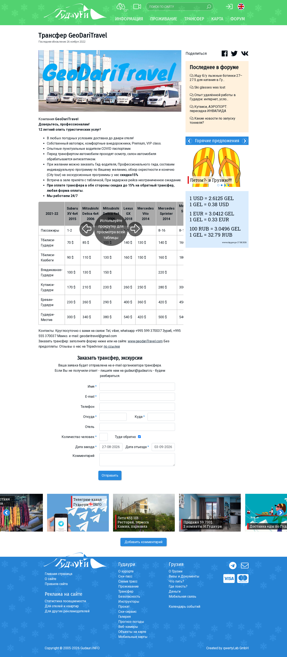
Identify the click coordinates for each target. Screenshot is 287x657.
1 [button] (218, 185)
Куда (140, 417)
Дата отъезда (137, 447)
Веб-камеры (128, 627)
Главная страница (58, 574)
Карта (217, 19)
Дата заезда (86, 447)
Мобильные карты (132, 637)
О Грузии (175, 571)
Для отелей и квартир (62, 606)
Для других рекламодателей (67, 611)
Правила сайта (56, 584)
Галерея (124, 617)
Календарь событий (184, 607)
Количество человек (79, 437)
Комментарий (84, 456)
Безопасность (129, 596)
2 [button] (222, 185)
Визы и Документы (184, 576)
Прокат (124, 607)
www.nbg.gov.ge (229, 242)
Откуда (90, 417)
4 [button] (228, 185)
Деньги (174, 591)
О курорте (126, 571)
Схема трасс (127, 581)
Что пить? (176, 581)
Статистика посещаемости (65, 601)
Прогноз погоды (131, 622)
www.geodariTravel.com (145, 341)
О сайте (50, 579)
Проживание (128, 586)
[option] (217, 166)
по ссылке (112, 346)
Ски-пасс (125, 576)
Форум (237, 19)
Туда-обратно (125, 437)
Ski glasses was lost (209, 87)
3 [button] (225, 185)
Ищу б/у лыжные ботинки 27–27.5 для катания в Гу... (216, 78)
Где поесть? (178, 586)
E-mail (91, 397)
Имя (92, 386)
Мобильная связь (182, 596)
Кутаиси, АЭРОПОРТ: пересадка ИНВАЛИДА (208, 109)
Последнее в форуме (214, 67)
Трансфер (125, 591)
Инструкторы (128, 602)
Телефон (89, 407)
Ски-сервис (127, 612)
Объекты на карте (132, 632)
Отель (91, 427)
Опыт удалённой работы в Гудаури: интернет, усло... (213, 97)
